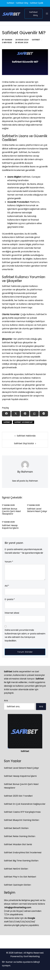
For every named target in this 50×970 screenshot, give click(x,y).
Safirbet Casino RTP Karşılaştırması (22, 811)
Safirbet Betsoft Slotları (16, 828)
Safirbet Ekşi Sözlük (24, 443)
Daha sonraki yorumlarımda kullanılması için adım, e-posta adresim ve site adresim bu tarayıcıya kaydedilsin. (25, 635)
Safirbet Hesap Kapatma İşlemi (10, 526)
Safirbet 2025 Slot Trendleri (18, 795)
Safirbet (36, 40)
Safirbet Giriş (33, 14)
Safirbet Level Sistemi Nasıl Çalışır (37, 510)
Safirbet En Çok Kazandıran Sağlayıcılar (24, 803)
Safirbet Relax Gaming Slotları (19, 836)
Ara (6, 700)
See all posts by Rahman (25, 480)
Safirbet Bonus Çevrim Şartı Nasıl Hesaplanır (11, 511)
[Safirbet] (11, 13)
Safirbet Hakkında (26, 435)
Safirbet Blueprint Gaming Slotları (21, 820)
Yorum (9, 561)
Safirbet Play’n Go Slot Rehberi (20, 876)
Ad (7, 585)
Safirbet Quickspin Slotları (17, 884)
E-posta (10, 599)
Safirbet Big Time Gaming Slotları (21, 860)
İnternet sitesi (12, 612)
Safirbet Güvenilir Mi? (23, 422)
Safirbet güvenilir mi (12, 262)
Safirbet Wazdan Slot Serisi (18, 844)
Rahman (8, 40)
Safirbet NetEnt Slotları (16, 868)
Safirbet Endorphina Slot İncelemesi (22, 852)
